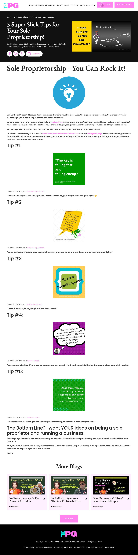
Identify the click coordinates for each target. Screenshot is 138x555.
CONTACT (90, 5)
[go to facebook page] (9, 53)
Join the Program (124, 5)
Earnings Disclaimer (95, 547)
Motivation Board (34, 304)
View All (69, 518)
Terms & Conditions (44, 547)
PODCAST (75, 5)
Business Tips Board (35, 191)
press (66, 5)
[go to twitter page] (22, 53)
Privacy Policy (29, 547)
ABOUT (60, 5)
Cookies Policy (79, 547)
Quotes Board (33, 361)
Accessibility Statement (63, 547)
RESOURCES (50, 5)
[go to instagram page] (16, 53)
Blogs (9, 17)
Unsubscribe (109, 547)
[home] (11, 5)
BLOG (82, 5)
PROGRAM (39, 5)
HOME (31, 5)
